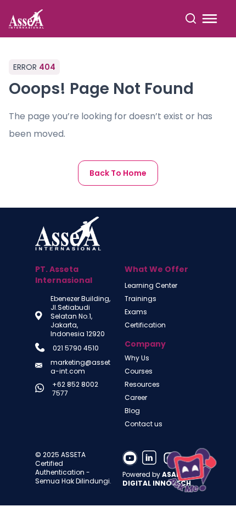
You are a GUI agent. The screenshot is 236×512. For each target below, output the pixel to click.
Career (136, 397)
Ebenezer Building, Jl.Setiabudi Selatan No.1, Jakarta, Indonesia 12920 (80, 316)
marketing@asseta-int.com (80, 367)
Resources (142, 384)
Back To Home (118, 173)
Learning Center (151, 285)
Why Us (137, 358)
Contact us (143, 424)
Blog (132, 411)
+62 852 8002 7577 (75, 389)
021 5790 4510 (76, 348)
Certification (145, 325)
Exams (136, 312)
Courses (139, 371)
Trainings (140, 298)
